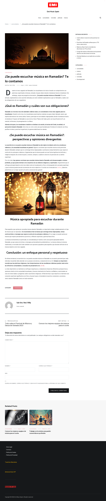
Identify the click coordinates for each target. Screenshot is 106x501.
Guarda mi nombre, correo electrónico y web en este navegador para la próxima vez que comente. (35, 383)
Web (6, 373)
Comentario (9, 340)
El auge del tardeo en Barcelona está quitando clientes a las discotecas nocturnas (89, 52)
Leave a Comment (33, 85)
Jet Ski (42, 265)
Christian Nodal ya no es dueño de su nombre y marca (88, 57)
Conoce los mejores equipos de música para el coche (54, 323)
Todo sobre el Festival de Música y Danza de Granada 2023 (18, 323)
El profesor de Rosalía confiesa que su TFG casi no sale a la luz (88, 43)
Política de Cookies (11, 452)
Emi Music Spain (53, 11)
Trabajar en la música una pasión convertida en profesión (40, 432)
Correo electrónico (45, 366)
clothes (59, 167)
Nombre (7, 366)
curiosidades (46, 17)
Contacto (8, 449)
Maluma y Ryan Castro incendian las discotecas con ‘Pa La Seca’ (86, 48)
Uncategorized (81, 79)
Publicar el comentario (59, 390)
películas (60, 17)
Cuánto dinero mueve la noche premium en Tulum (88, 38)
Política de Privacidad (11, 455)
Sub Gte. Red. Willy (10, 85)
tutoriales (53, 17)
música (66, 17)
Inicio (39, 17)
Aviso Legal (9, 447)
